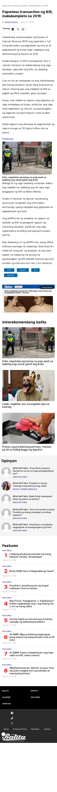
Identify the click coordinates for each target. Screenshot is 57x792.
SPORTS (34, 691)
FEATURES (35, 697)
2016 (9, 270)
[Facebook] (13, 29)
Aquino (23, 270)
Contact (47, 729)
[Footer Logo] (13, 736)
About (6, 729)
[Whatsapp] (23, 29)
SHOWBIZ (6, 697)
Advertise (35, 729)
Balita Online (11, 22)
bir (35, 270)
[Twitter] (18, 29)
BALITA (5, 691)
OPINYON (6, 704)
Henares (10, 275)
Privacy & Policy (20, 729)
